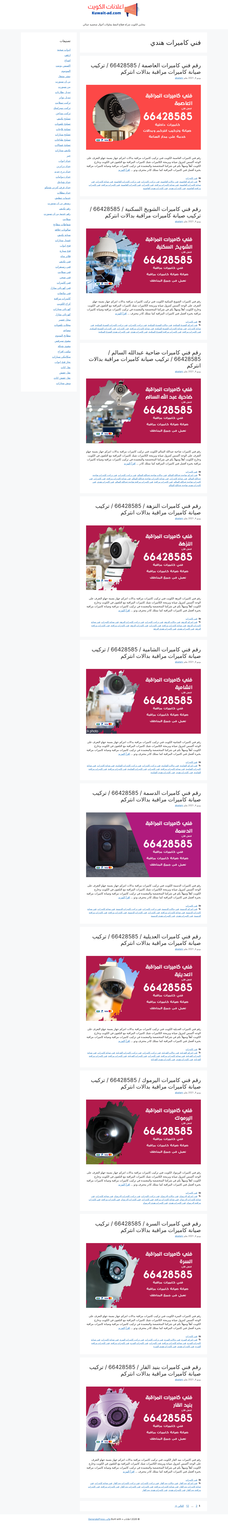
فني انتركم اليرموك (188, 1196)
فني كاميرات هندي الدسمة (163, 916)
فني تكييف (65, 261)
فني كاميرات (191, 178)
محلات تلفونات (62, 325)
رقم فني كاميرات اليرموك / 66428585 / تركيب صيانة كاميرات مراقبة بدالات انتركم (146, 1083)
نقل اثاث (66, 367)
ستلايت (67, 219)
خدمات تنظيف (63, 198)
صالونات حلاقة (63, 229)
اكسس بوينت (63, 65)
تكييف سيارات (63, 150)
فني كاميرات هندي (177, 188)
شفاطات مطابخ (62, 224)
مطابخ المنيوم (63, 335)
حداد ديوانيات (63, 176)
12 (187, 1506)
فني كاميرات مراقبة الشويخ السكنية (165, 331)
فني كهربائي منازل (60, 287)
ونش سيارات (63, 383)
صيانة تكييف (64, 235)
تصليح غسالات (63, 145)
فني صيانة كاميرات (104, 181)
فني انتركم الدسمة (188, 909)
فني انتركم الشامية (188, 765)
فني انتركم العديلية (188, 1052)
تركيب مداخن (63, 113)
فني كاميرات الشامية (137, 769)
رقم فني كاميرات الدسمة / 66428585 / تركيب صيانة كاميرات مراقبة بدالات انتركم (146, 796)
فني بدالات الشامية (170, 765)
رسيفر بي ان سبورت (59, 203)
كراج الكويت (64, 303)
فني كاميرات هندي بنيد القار (154, 1490)
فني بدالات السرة (172, 1339)
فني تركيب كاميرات (150, 181)
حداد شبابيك (64, 182)
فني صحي (65, 277)
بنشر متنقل (64, 76)
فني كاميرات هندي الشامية (163, 772)
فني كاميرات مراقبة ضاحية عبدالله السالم (134, 481)
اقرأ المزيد (124, 170)
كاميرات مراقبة (62, 298)
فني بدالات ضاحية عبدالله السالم (152, 475)
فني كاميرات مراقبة (111, 184)
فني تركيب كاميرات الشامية (128, 765)
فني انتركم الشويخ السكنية (185, 325)
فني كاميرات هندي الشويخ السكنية (114, 331)
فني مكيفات (64, 293)
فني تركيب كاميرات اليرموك (127, 1196)
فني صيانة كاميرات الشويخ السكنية (171, 328)
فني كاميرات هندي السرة (164, 1346)
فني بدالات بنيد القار (169, 1483)
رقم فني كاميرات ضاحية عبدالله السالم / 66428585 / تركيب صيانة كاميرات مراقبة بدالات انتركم (145, 359)
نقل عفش (65, 372)
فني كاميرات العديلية (137, 1056)
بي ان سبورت (63, 81)
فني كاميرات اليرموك (131, 1199)
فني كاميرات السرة (139, 1343)
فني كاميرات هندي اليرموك (155, 1203)
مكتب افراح (64, 351)
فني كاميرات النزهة (139, 625)
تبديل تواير (65, 97)
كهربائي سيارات (62, 309)
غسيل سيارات (63, 240)
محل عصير (65, 319)
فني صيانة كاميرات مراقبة (167, 184)
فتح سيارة (65, 250)
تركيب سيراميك (62, 108)
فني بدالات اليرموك (169, 1196)
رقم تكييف (65, 208)
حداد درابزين (63, 166)
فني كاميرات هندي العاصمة (155, 188)
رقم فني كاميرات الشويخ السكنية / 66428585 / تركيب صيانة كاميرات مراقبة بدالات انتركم (145, 212)
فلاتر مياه (65, 256)
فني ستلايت (64, 272)
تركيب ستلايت (63, 102)
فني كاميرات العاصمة (131, 184)
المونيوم (66, 71)
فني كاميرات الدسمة (137, 912)
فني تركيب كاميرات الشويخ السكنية (111, 325)
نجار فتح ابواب (63, 362)
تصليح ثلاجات (63, 129)
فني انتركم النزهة (189, 622)
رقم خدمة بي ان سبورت (57, 213)
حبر (69, 155)
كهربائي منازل (63, 314)
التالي (179, 1506)
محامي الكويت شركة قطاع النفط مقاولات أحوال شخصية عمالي (114, 24)
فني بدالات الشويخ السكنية (160, 325)
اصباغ (68, 60)
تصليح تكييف (64, 118)
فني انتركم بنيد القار (188, 1483)
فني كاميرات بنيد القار (130, 1486)
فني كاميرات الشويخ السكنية (103, 328)
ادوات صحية (64, 49)
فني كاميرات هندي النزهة (164, 628)
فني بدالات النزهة (172, 622)
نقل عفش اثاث (62, 377)
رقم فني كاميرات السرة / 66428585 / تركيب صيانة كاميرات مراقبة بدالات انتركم (148, 1226)
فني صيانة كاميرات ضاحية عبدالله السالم (150, 478)
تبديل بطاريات (63, 92)
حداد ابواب (64, 160)
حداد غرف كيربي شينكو (58, 187)
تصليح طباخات (63, 139)
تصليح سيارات (63, 134)
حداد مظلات (64, 192)
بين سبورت (64, 86)
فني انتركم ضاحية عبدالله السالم (182, 475)
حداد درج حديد (62, 171)
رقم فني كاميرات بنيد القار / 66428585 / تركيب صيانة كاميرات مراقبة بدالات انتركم (145, 1370)
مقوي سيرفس (63, 340)
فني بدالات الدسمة (170, 909)
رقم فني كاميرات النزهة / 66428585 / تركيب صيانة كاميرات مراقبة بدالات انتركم (148, 509)
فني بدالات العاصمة (169, 181)
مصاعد (67, 330)
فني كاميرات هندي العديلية (163, 1059)
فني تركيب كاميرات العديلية (128, 1052)
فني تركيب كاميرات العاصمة (127, 181)
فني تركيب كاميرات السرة (132, 1339)
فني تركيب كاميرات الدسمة (128, 909)
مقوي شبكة (64, 346)
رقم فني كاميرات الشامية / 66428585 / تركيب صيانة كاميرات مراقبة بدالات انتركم (146, 652)
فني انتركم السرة (189, 1339)
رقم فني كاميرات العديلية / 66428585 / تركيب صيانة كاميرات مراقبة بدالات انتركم (146, 939)
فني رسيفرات (63, 266)
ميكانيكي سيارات (61, 356)
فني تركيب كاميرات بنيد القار (126, 1483)
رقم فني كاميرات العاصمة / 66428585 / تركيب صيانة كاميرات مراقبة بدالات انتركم (146, 68)
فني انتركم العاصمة (188, 181)
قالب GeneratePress (99, 1519)
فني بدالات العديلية (170, 1052)
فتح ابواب (65, 245)
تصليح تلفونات (63, 123)
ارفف (68, 55)
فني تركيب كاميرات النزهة (132, 622)
